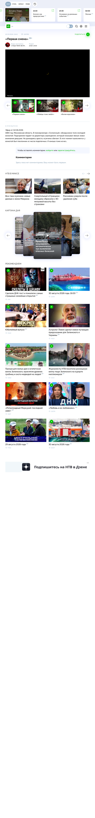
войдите (49, 150)
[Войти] (81, 26)
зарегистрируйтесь (66, 150)
